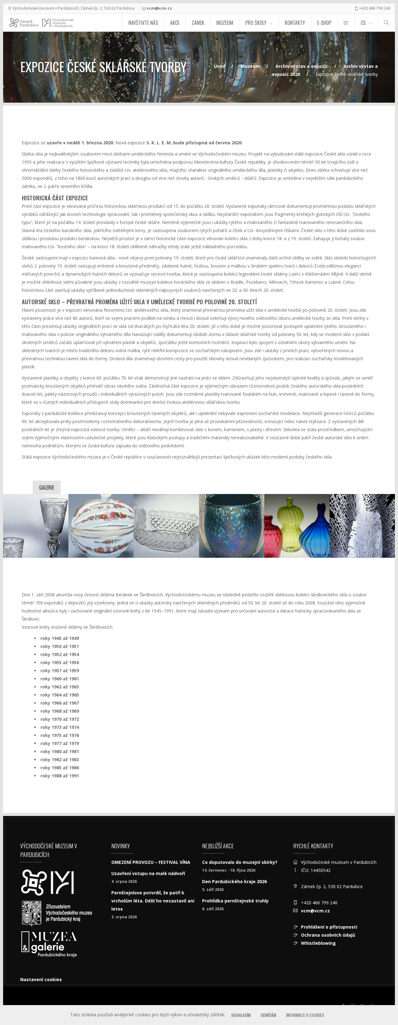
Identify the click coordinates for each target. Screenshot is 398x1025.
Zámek (198, 22)
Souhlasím (241, 1015)
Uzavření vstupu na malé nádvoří (148, 873)
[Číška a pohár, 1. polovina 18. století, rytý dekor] (35, 526)
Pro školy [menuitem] (255, 22)
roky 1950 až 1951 (59, 646)
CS (363, 22)
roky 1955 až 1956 (59, 662)
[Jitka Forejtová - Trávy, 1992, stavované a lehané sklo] (362, 526)
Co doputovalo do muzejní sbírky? (239, 862)
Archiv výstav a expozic (301, 66)
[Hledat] (386, 22)
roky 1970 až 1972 (59, 719)
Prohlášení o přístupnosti (329, 927)
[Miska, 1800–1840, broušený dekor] (166, 526)
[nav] (380, 1001)
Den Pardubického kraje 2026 (234, 881)
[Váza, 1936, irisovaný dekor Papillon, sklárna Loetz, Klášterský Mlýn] (231, 526)
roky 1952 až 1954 (59, 654)
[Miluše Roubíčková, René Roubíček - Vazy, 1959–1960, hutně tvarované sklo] (297, 526)
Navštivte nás (143, 22)
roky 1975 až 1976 (59, 735)
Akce (174, 22)
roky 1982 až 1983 (59, 759)
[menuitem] (346, 22)
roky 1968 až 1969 (59, 711)
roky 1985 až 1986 (59, 768)
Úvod (219, 66)
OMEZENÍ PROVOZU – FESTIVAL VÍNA (150, 862)
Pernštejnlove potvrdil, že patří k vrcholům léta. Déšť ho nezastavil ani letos (152, 901)
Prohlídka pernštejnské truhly (235, 901)
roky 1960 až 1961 (59, 679)
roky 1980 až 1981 (59, 751)
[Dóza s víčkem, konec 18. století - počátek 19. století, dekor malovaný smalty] (101, 526)
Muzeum (224, 22)
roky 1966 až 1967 (59, 703)
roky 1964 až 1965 (59, 695)
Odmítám (268, 1015)
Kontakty (295, 22)
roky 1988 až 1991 (59, 776)
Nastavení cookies (41, 979)
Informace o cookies (305, 1015)
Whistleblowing (318, 943)
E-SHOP (324, 22)
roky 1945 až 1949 (59, 638)
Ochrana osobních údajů (328, 935)
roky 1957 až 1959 (59, 670)
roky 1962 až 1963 (59, 687)
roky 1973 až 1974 (59, 727)
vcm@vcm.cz (159, 8)
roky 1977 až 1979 (59, 743)
